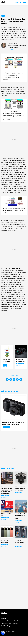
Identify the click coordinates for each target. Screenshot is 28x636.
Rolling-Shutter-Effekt (10, 186)
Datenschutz (4, 623)
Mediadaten (17, 621)
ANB (10, 623)
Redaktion (4, 618)
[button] (7, 379)
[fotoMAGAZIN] (3, 2)
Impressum (15, 623)
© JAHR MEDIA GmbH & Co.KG (9, 631)
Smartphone (4, 544)
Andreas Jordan (12, 43)
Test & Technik (20, 363)
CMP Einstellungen (6, 626)
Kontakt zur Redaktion (7, 621)
